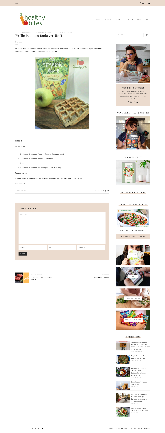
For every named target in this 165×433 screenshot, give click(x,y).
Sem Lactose (67, 33)
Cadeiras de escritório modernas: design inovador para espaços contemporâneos (139, 397)
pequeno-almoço (44, 33)
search (17, 3)
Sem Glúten (57, 33)
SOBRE (148, 19)
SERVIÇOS (129, 19)
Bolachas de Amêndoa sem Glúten (139, 383)
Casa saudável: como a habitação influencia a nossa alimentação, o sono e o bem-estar (140, 345)
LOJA (139, 19)
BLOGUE (118, 19)
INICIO (98, 19)
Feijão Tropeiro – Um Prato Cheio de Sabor (138, 357)
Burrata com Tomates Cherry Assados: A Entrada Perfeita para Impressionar (138, 371)
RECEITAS (108, 19)
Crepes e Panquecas (23, 33)
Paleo (34, 33)
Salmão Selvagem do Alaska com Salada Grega (140, 409)
